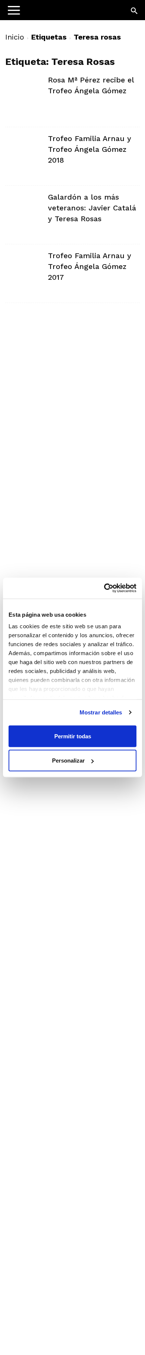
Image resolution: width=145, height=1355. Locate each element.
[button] (134, 11)
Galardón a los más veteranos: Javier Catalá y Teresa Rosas (92, 208)
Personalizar (68, 760)
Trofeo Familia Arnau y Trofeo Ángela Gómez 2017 (89, 266)
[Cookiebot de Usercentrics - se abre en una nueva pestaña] (104, 588)
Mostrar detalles (101, 712)
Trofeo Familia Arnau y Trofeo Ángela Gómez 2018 (89, 149)
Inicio (14, 36)
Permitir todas (72, 736)
